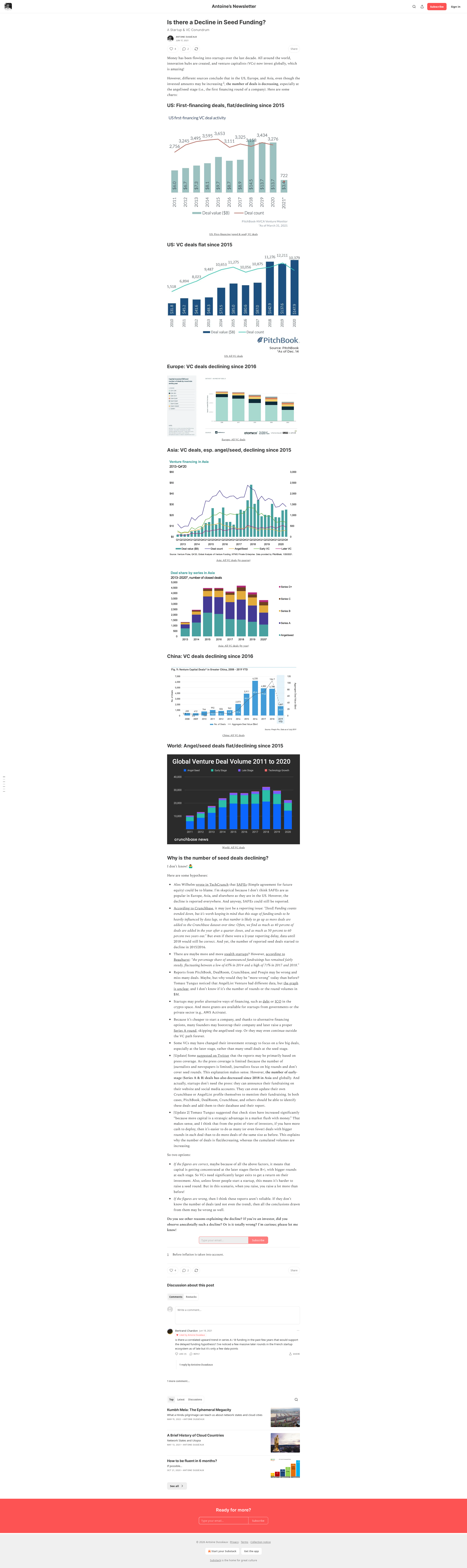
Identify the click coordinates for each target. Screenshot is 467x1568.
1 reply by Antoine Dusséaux (196, 1364)
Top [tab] (171, 1399)
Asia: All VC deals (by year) (233, 646)
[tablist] (183, 1296)
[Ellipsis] (298, 1330)
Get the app (251, 1551)
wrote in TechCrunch (212, 884)
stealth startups (236, 954)
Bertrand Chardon (186, 1330)
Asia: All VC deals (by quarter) (233, 560)
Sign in (455, 6)
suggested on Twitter (213, 1055)
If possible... (174, 1466)
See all (174, 1486)
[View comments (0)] (202, 1424)
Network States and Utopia (184, 1440)
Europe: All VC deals (233, 439)
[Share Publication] (422, 6)
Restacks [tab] (191, 1296)
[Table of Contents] (4, 784)
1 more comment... (178, 1381)
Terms (244, 1542)
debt (266, 1001)
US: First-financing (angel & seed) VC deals (233, 234)
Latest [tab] (181, 1399)
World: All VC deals (233, 847)
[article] (233, 1417)
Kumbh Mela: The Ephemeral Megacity (199, 1410)
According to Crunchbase (193, 908)
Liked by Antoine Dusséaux (192, 1335)
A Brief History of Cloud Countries (195, 1435)
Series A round (185, 1030)
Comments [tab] (175, 1296)
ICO (278, 1001)
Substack (215, 1560)
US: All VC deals (233, 356)
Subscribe (437, 6)
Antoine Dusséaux (186, 37)
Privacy (234, 1542)
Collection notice (260, 1542)
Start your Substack (223, 1551)
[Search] (414, 6)
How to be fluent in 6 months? (192, 1461)
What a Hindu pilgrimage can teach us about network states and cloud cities (214, 1415)
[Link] (162, 105)
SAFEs (242, 884)
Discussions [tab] (195, 1399)
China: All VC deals (233, 735)
